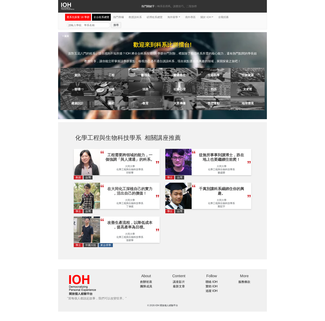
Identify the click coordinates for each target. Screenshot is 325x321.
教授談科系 (135, 17)
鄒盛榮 (221, 172)
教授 (78, 177)
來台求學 (105, 245)
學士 (169, 177)
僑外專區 (190, 17)
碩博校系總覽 (154, 17)
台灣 (88, 177)
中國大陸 (90, 245)
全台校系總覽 (101, 17)
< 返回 (65, 36)
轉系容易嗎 (163, 6)
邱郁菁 (130, 172)
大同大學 (130, 166)
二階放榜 (191, 6)
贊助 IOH (212, 286)
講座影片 (179, 281)
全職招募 (223, 17)
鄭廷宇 (221, 206)
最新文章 (179, 286)
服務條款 (244, 281)
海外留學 (172, 17)
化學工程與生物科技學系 (129, 169)
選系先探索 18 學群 (78, 17)
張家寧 (130, 240)
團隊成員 (146, 286)
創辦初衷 (146, 281)
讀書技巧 (178, 6)
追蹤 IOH (212, 290)
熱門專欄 (118, 17)
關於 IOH (205, 17)
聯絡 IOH (212, 281)
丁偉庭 (130, 206)
